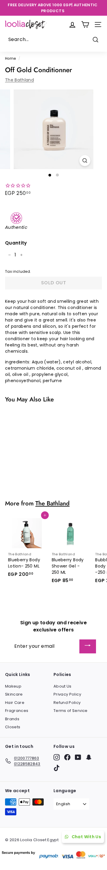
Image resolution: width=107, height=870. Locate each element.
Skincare (14, 694)
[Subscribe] (87, 646)
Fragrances (17, 710)
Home (10, 58)
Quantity (16, 243)
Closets (12, 727)
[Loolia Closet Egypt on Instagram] (57, 757)
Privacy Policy (67, 694)
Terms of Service (71, 710)
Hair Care (14, 702)
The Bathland (19, 80)
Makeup (13, 686)
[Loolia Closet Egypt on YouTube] (78, 757)
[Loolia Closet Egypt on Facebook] (67, 757)
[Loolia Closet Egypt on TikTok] (57, 768)
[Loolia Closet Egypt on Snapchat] (89, 757)
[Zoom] (84, 160)
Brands (12, 719)
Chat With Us (86, 837)
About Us (63, 686)
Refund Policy (67, 702)
